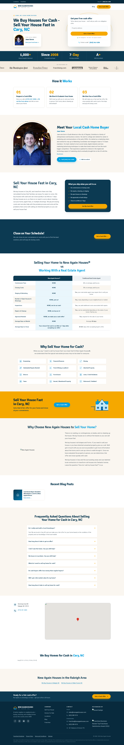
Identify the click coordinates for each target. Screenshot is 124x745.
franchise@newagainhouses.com (79, 721)
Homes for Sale (49, 713)
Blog (93, 7)
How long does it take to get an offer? (41, 541)
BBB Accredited (85, 159)
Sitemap (50, 736)
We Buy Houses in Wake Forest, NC (71, 683)
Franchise (23, 1)
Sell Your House (49, 710)
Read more (60, 154)
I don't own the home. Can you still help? (42, 549)
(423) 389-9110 (73, 715)
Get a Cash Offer (104, 7)
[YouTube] (24, 721)
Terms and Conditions (40, 736)
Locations (16, 1)
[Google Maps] (28, 721)
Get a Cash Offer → (102, 236)
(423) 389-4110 (73, 724)
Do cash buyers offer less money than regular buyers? (46, 571)
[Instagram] (19, 721)
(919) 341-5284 (107, 1)
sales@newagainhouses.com (77, 712)
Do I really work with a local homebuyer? (42, 528)
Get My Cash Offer (87, 206)
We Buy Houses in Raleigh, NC (50, 683)
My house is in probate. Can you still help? (42, 556)
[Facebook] (15, 721)
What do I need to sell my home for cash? (42, 563)
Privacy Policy (29, 736)
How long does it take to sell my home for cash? (44, 585)
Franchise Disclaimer (18, 736)
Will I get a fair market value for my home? (42, 578)
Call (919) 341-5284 (67, 159)
